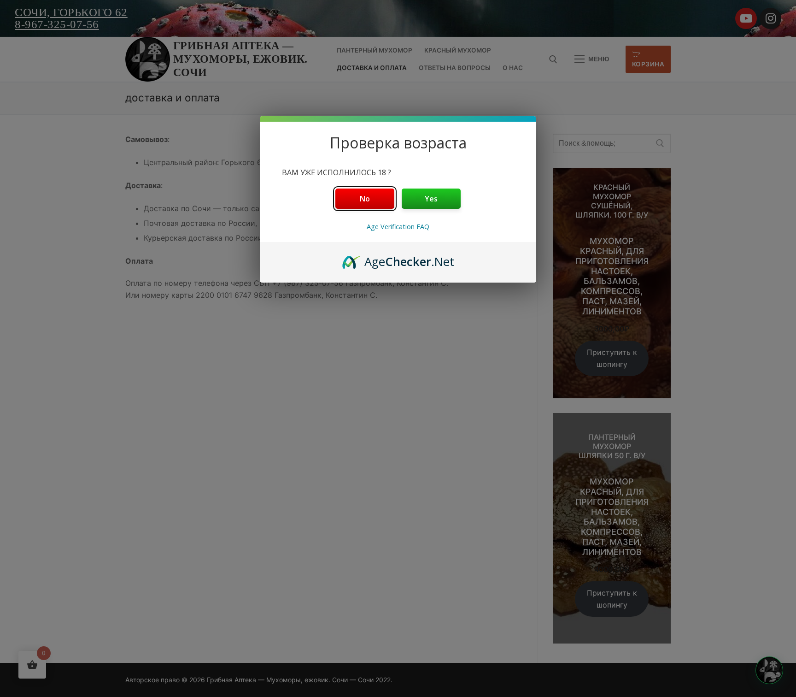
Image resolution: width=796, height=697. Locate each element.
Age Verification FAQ (398, 226)
